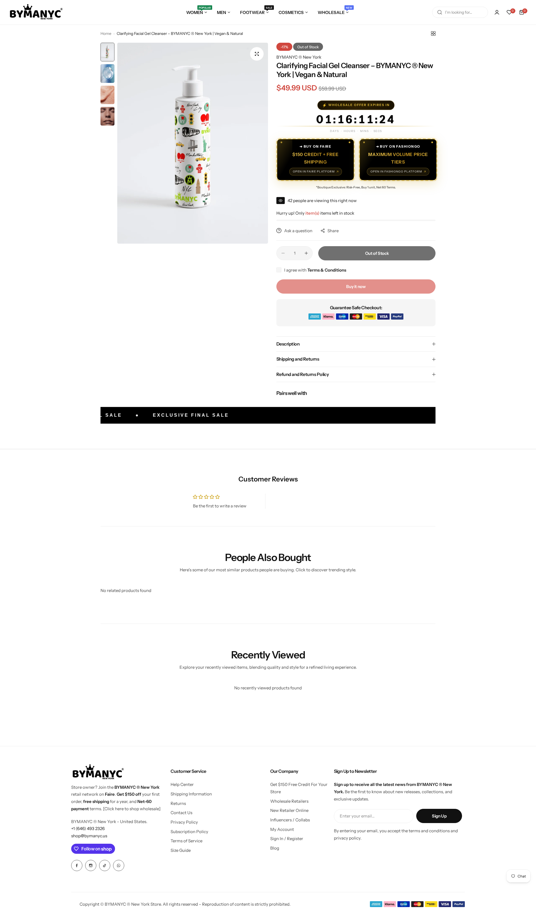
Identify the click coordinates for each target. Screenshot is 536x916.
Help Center (182, 784)
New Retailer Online (289, 810)
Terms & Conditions (326, 270)
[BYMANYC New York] (36, 12)
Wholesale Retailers (289, 801)
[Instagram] (90, 865)
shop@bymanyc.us (89, 835)
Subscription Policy (189, 831)
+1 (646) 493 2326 (88, 828)
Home (105, 33)
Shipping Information (191, 794)
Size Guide (181, 850)
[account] (497, 12)
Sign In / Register (286, 838)
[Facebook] (76, 865)
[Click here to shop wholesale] (132, 808)
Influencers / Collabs (290, 820)
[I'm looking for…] (440, 12)
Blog (274, 848)
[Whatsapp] (118, 865)
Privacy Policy (184, 822)
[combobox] (460, 12)
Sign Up (439, 816)
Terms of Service (186, 840)
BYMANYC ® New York (298, 57)
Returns (178, 803)
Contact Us (181, 812)
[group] (192, 143)
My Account (282, 829)
